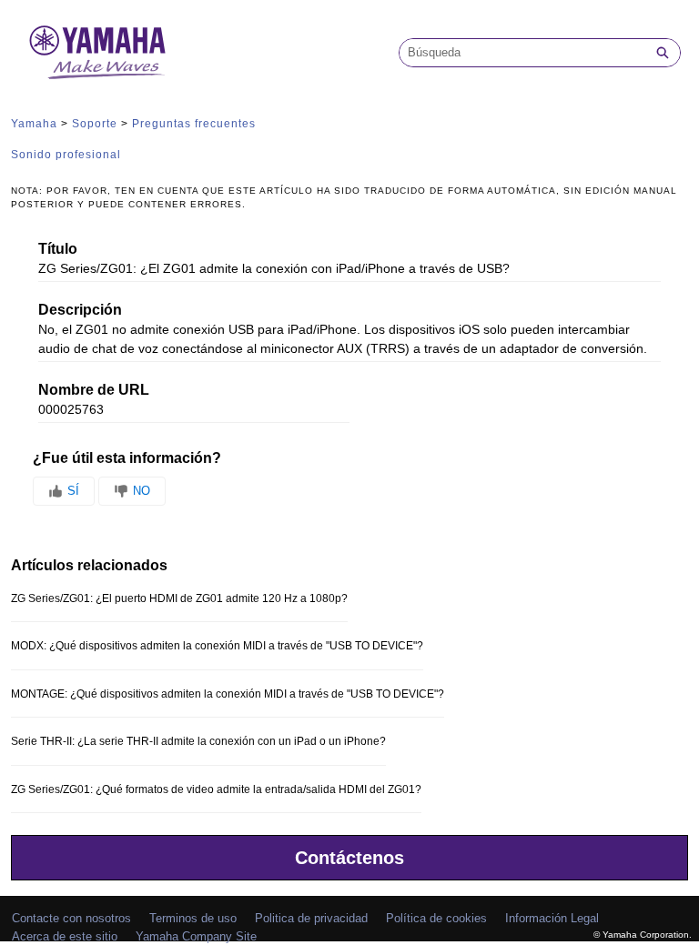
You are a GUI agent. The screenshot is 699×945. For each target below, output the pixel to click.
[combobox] (522, 52)
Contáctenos (349, 858)
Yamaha (34, 123)
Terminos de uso (193, 918)
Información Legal (552, 918)
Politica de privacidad (311, 918)
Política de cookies (436, 918)
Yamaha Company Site (196, 936)
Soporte (94, 123)
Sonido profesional (66, 154)
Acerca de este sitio (64, 936)
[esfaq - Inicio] (97, 52)
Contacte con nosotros (71, 918)
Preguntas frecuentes (194, 123)
